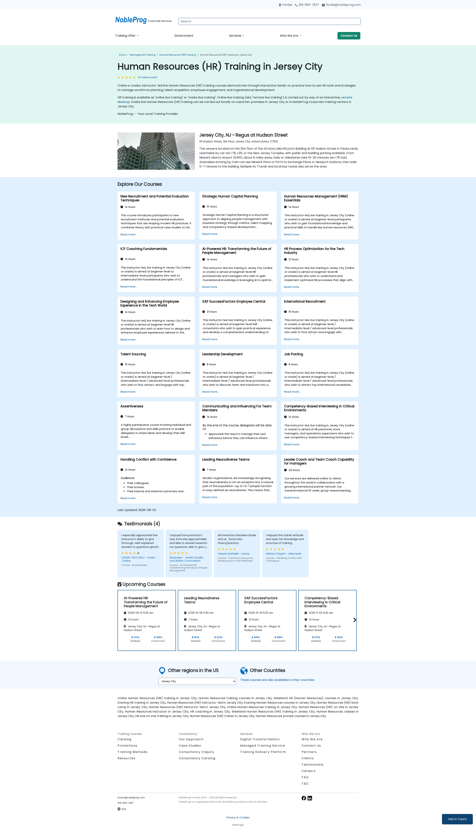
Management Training (142, 54)
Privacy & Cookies (238, 817)
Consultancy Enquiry (196, 752)
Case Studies (190, 745)
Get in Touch (457, 819)
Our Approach (191, 739)
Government (183, 35)
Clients (308, 758)
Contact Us (349, 35)
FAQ (305, 777)
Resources (126, 758)
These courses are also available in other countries (277, 680)
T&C (305, 783)
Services (235, 35)
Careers (309, 771)
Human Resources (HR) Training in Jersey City (226, 54)
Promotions (127, 745)
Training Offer (125, 35)
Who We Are (289, 35)
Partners (309, 752)
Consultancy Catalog (197, 758)
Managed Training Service (262, 745)
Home (122, 54)
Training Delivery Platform (263, 752)
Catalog (124, 739)
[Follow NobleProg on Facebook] (304, 798)
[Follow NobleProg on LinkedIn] (310, 798)
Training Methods (133, 752)
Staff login (238, 824)
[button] (354, 619)
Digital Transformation (260, 739)
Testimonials (313, 764)
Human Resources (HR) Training (178, 54)
